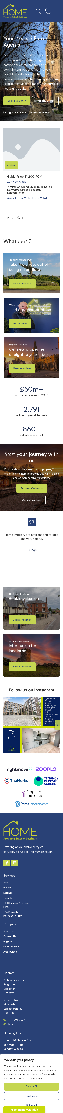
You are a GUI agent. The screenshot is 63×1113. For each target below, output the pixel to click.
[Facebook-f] (6, 863)
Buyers (7, 887)
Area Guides (10, 951)
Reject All (31, 1105)
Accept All (31, 1086)
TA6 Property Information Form (12, 913)
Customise (32, 1096)
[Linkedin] (14, 863)
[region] (31, 1083)
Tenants (7, 897)
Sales (6, 882)
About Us (8, 931)
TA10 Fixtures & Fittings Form (16, 904)
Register (8, 941)
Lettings (7, 892)
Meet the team (11, 946)
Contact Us (9, 936)
